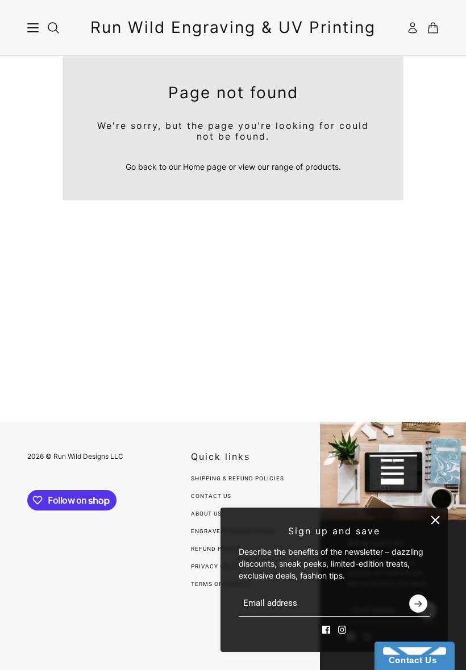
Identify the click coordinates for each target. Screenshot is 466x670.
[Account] (412, 28)
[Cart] (433, 28)
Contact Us (211, 496)
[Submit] (418, 603)
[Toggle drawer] (33, 27)
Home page (204, 166)
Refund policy (215, 549)
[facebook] (326, 629)
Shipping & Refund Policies (237, 478)
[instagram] (342, 629)
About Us (206, 513)
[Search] (53, 28)
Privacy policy (217, 566)
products (322, 166)
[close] (435, 520)
